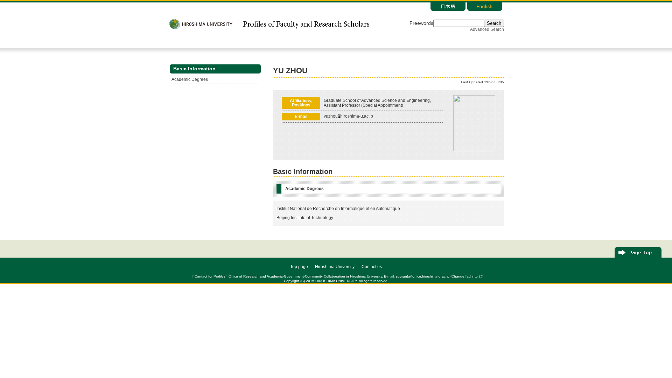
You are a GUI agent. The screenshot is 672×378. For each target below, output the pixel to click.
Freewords (421, 23)
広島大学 (201, 24)
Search (494, 23)
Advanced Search (487, 29)
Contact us (372, 267)
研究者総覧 (306, 24)
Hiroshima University (335, 267)
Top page (299, 267)
